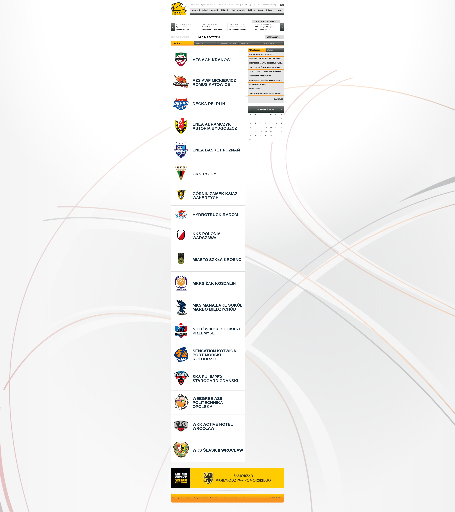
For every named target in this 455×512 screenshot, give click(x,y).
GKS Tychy (204, 174)
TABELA (199, 43)
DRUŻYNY (178, 43)
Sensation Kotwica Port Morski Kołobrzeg (214, 355)
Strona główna (177, 498)
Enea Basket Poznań (216, 150)
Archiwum (222, 5)
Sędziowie (251, 10)
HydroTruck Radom (215, 214)
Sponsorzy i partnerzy (208, 5)
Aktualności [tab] (254, 50)
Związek (205, 10)
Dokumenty (270, 10)
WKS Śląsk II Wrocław (218, 450)
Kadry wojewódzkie (238, 10)
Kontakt (279, 10)
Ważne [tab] (270, 50)
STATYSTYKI (269, 43)
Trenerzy (261, 10)
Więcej (277, 99)
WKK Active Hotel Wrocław (213, 426)
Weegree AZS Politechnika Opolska (208, 402)
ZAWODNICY (246, 43)
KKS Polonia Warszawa (207, 235)
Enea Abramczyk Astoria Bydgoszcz (215, 126)
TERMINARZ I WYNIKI (227, 43)
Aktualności (196, 10)
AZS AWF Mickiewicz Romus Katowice (214, 82)
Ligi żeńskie (225, 10)
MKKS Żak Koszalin (214, 283)
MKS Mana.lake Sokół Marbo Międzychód (217, 307)
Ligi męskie (214, 10)
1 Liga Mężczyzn (207, 37)
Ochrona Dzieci (234, 5)
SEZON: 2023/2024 (274, 37)
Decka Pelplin (209, 103)
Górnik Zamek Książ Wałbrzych (215, 195)
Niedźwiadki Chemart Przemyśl (217, 331)
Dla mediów (195, 5)
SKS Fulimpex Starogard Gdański (215, 378)
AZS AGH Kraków (211, 59)
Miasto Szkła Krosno (217, 259)
